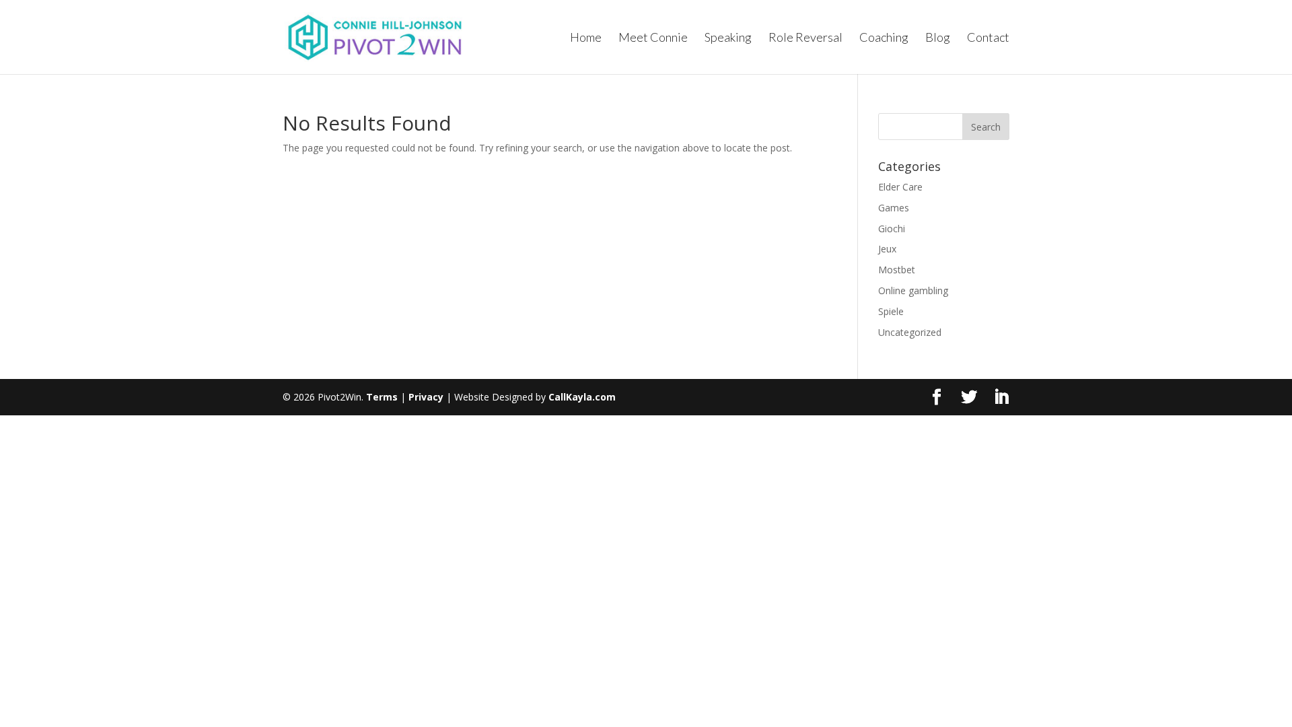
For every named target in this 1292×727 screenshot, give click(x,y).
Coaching (883, 38)
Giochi (891, 228)
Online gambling (913, 290)
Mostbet (896, 269)
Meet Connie (653, 38)
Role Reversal (805, 38)
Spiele (891, 311)
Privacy (425, 396)
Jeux (887, 248)
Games (893, 207)
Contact (988, 38)
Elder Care (900, 186)
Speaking (728, 38)
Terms (382, 396)
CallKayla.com (582, 396)
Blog (937, 38)
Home (586, 38)
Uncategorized (909, 332)
